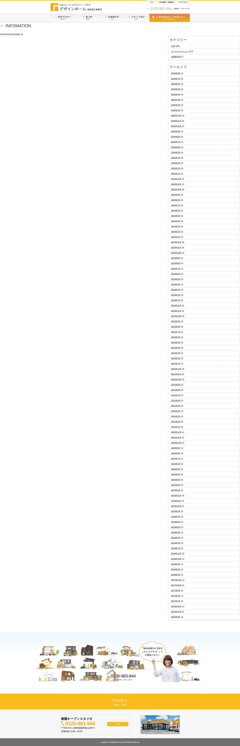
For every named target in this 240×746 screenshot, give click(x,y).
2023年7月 (175, 268)
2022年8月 (175, 327)
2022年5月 (175, 342)
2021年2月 (175, 421)
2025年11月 (176, 121)
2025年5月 (175, 152)
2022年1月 (175, 363)
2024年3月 (175, 226)
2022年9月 (175, 321)
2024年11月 (176, 184)
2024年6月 (175, 210)
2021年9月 (175, 385)
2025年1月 (175, 173)
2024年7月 (175, 205)
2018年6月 (175, 564)
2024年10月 (176, 189)
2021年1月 (175, 427)
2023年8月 (175, 263)
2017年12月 (176, 580)
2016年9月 (175, 617)
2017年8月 (175, 590)
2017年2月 (175, 596)
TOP (173, 46)
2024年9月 (175, 195)
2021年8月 (175, 390)
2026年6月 (175, 84)
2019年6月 (175, 522)
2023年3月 (175, 290)
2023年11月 (176, 247)
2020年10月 (176, 443)
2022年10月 (176, 316)
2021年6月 (175, 400)
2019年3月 (175, 538)
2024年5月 (175, 216)
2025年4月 (175, 158)
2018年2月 (175, 575)
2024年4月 (175, 221)
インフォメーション (179, 51)
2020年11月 (176, 437)
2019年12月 (176, 495)
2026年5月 (175, 89)
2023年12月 (176, 242)
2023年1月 (175, 300)
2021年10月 (176, 379)
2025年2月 (175, 168)
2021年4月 (175, 411)
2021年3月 (175, 416)
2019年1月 (175, 548)
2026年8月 (175, 73)
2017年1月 (175, 601)
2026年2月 (175, 105)
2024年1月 (175, 237)
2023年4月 (175, 284)
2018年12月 (176, 553)
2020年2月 (175, 485)
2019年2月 (175, 543)
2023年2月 (175, 295)
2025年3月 (175, 163)
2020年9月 (175, 448)
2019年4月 (175, 532)
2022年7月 (175, 332)
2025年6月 (175, 147)
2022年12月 (176, 305)
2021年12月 (176, 369)
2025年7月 (175, 142)
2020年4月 (175, 474)
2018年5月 (175, 569)
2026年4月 (175, 94)
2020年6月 (175, 464)
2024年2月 (175, 232)
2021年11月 (176, 374)
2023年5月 (175, 279)
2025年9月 (175, 131)
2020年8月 (175, 453)
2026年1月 (175, 110)
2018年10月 (176, 559)
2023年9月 (175, 258)
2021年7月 (175, 395)
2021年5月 (175, 406)
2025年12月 (176, 115)
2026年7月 (175, 78)
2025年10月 (176, 126)
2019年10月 (176, 506)
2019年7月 (175, 516)
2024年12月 (176, 179)
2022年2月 (175, 358)
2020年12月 (176, 432)
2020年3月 (175, 480)
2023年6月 (175, 274)
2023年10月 (176, 253)
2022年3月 (175, 353)
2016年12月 (176, 606)
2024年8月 (175, 200)
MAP (118, 724)
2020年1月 (175, 490)
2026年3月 (175, 100)
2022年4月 (175, 348)
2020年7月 (175, 458)
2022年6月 (175, 337)
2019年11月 (176, 501)
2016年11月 (176, 611)
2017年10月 (176, 585)
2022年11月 (176, 311)
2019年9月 (175, 511)
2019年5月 (175, 527)
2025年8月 (175, 137)
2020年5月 (175, 469)
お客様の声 (176, 57)
